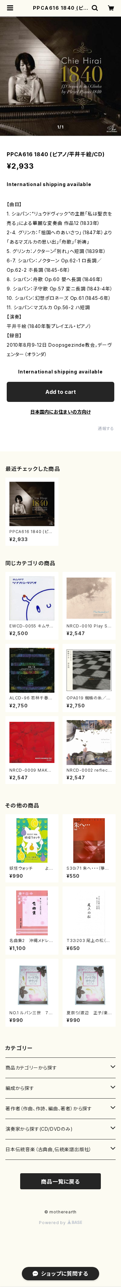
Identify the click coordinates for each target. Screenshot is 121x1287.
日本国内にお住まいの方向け (60, 412)
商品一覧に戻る (60, 1181)
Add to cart (60, 392)
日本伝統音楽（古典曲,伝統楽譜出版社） (48, 1149)
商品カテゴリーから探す (31, 1067)
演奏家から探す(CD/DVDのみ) (39, 1129)
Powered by (53, 1222)
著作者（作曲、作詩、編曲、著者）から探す (48, 1108)
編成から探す (19, 1088)
